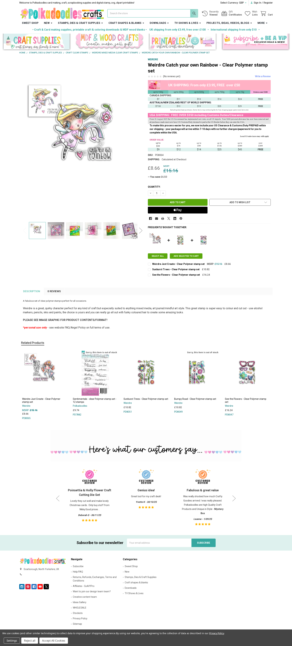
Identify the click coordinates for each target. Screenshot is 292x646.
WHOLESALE (79, 607)
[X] (168, 218)
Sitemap (77, 624)
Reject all (29, 640)
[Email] (156, 218)
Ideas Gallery (79, 602)
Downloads (158, 22)
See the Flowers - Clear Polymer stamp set (176, 274)
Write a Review (263, 76)
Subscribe (78, 566)
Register (268, 2)
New (47, 22)
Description (31, 291)
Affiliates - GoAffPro (83, 586)
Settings (12, 640)
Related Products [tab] (32, 343)
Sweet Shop (30, 22)
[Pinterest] (181, 218)
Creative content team (85, 597)
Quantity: (154, 186)
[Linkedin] (174, 218)
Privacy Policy (80, 618)
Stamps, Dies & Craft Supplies (79, 22)
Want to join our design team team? (92, 591)
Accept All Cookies (53, 640)
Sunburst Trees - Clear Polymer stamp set (176, 269)
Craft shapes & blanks (124, 22)
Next (140, 230)
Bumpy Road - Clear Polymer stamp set (195, 399)
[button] (36, 42)
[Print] (162, 218)
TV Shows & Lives (186, 22)
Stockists (78, 613)
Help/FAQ (78, 571)
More (261, 22)
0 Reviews (54, 291)
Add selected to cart (186, 256)
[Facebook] (150, 218)
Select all (158, 256)
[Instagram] (22, 586)
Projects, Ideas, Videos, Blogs (227, 22)
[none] (82, 139)
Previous (24, 230)
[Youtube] (40, 586)
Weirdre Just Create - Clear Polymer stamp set (178, 264)
